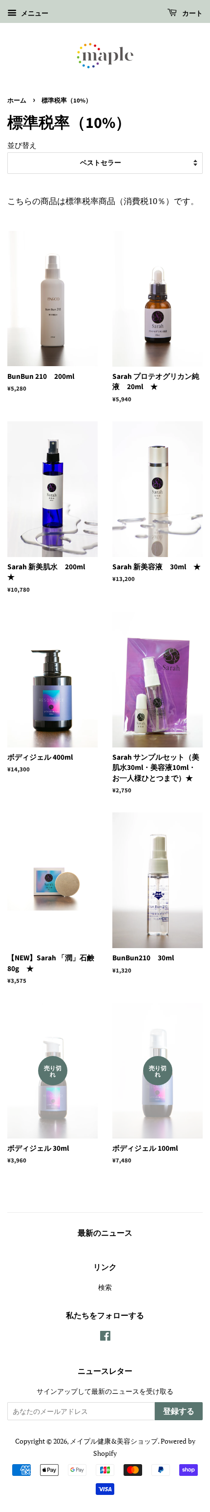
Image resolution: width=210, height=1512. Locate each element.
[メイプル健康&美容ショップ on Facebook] (105, 1337)
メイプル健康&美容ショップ (114, 1441)
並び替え (22, 145)
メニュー (33, 13)
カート (192, 14)
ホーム (16, 100)
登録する (178, 1411)
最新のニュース (105, 1233)
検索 (105, 1287)
